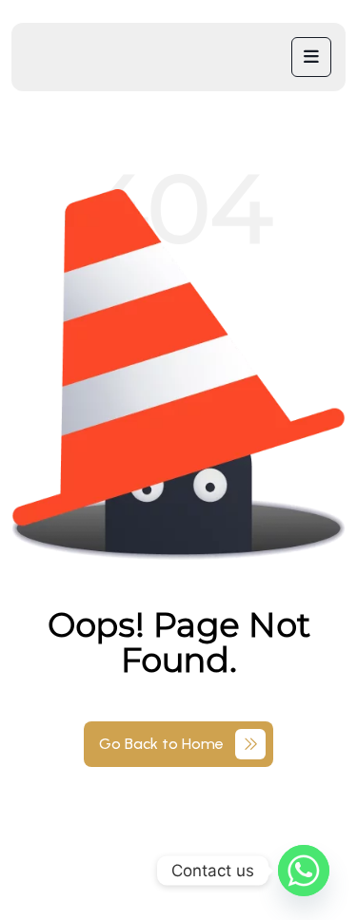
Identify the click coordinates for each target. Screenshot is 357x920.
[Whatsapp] (303, 870)
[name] (311, 57)
